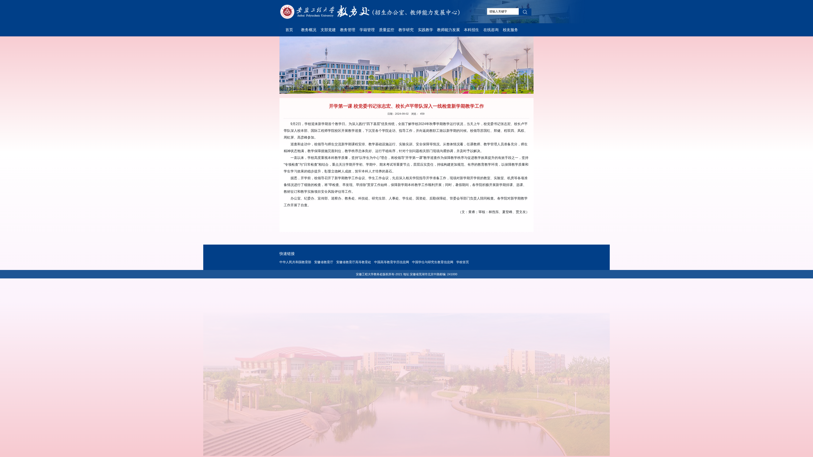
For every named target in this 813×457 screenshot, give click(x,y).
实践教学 (425, 30)
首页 (289, 30)
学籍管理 (367, 30)
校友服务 (510, 30)
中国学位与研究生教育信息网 (432, 262)
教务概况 (308, 30)
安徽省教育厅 (323, 262)
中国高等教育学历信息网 (391, 262)
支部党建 (328, 30)
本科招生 (471, 30)
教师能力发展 (448, 30)
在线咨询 (491, 30)
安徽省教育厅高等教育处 (353, 262)
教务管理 (347, 30)
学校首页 (462, 262)
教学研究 (406, 30)
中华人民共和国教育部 (295, 262)
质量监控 (386, 30)
